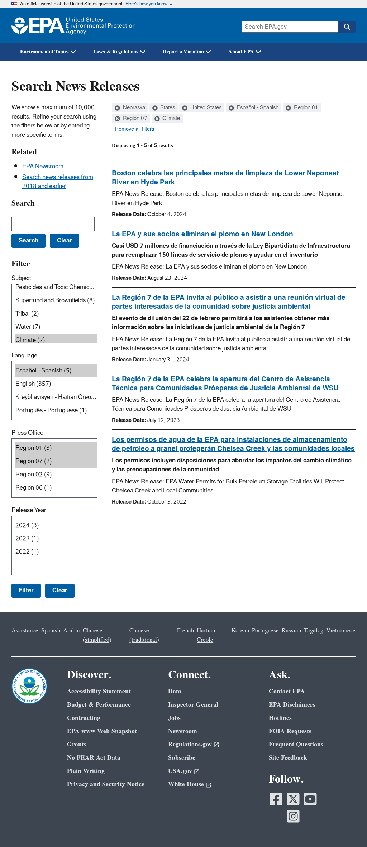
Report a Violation (183, 51)
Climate (170, 118)
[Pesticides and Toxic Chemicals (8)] (56, 287)
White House (186, 784)
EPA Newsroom (42, 166)
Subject (21, 278)
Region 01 (305, 107)
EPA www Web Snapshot (102, 731)
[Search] (347, 27)
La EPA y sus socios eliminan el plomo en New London (202, 234)
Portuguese (265, 630)
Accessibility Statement (99, 691)
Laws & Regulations (115, 51)
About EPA (241, 51)
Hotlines (280, 718)
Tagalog (313, 630)
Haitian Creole (206, 635)
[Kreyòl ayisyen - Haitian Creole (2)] (56, 397)
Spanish (50, 630)
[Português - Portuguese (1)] (56, 410)
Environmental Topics (44, 51)
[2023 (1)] (56, 538)
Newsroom (182, 731)
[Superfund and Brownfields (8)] (56, 300)
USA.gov (180, 771)
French (185, 630)
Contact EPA (287, 691)
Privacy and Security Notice (105, 784)
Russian (291, 630)
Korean (240, 630)
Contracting (83, 718)
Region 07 (134, 118)
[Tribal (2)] (56, 314)
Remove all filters (134, 129)
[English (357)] (56, 384)
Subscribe (181, 757)
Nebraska (133, 107)
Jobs (174, 718)
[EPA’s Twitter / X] (293, 799)
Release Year (28, 510)
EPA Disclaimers (292, 704)
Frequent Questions (296, 744)
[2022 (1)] (56, 552)
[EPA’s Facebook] (276, 799)
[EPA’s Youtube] (310, 799)
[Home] (73, 25)
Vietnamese (341, 630)
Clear (59, 590)
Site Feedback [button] (288, 757)
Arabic (71, 630)
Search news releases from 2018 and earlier (57, 182)
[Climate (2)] (56, 340)
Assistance (24, 630)
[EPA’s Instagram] (293, 816)
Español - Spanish (256, 107)
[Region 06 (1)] (56, 488)
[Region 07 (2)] (56, 461)
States (167, 107)
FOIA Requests (290, 731)
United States (205, 107)
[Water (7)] (56, 327)
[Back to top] (347, 827)
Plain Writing (86, 771)
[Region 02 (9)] (56, 474)
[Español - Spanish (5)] (56, 370)
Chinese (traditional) (144, 635)
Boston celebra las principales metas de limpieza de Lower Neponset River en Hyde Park (225, 177)
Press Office (27, 433)
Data (174, 691)
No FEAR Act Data (93, 757)
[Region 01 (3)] (56, 448)
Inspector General (193, 704)
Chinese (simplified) (97, 635)
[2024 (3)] (56, 525)
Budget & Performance (99, 704)
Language (24, 356)
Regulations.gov (190, 744)
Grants (76, 744)
